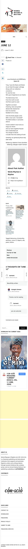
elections (8, 240)
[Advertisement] (14, 405)
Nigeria (19, 240)
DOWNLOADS (5, 514)
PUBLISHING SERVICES (7, 529)
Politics (12, 242)
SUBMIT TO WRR (5, 525)
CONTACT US (4, 510)
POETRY (3, 41)
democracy (13, 238)
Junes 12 (14, 240)
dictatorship (20, 238)
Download (22, 374)
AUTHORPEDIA (19, 469)
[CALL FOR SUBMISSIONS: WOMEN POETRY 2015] (10, 207)
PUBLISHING (4, 518)
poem (7, 242)
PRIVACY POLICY (5, 521)
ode (23, 240)
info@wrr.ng (14, 178)
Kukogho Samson (16, 289)
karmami (11, 275)
